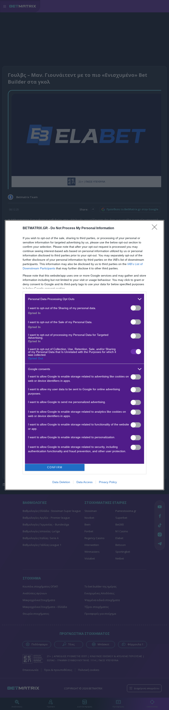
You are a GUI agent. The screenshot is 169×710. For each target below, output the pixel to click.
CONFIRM (54, 467)
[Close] (156, 228)
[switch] (136, 308)
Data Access (84, 482)
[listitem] (84, 299)
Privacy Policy (108, 482)
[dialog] (84, 355)
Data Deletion (61, 482)
